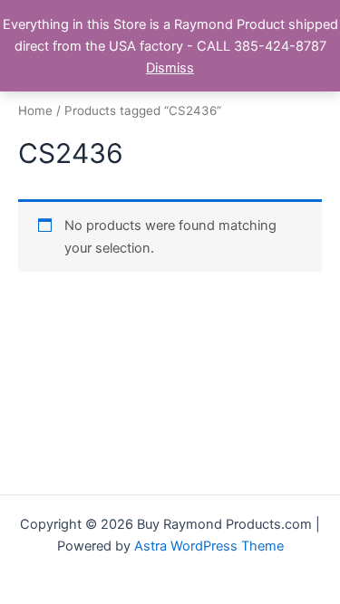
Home (35, 110)
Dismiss (170, 68)
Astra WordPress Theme (209, 546)
